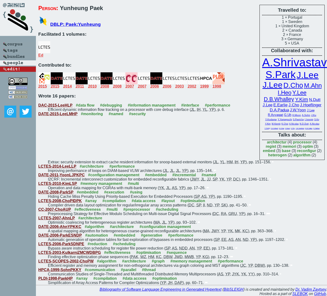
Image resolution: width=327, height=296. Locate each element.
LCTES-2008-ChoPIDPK (60, 201)
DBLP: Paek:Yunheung (75, 24)
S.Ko (316, 119)
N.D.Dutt (304, 124)
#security (137, 114)
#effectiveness (87, 209)
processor (302, 142)
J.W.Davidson (300, 128)
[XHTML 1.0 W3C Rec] (18, 93)
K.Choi (285, 124)
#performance (217, 105)
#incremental (184, 175)
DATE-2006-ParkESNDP (60, 235)
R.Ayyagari (275, 115)
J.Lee (308, 75)
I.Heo (284, 93)
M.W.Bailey (308, 128)
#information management (151, 105)
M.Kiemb (276, 124)
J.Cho (293, 104)
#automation (96, 235)
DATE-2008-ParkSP (55, 192)
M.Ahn (313, 85)
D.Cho (293, 85)
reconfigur (306, 151)
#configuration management (113, 175)
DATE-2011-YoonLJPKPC (61, 175)
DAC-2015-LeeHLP (55, 105)
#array (91, 201)
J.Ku (313, 115)
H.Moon (296, 115)
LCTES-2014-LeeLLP (57, 166)
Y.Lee (299, 93)
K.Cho (293, 128)
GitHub (320, 294)
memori (289, 146)
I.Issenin (309, 119)
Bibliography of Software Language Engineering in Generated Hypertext (160, 289)
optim (308, 146)
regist (271, 146)
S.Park (280, 74)
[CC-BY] (18, 84)
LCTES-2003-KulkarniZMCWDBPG (69, 252)
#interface (190, 105)
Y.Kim (301, 99)
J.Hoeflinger (310, 104)
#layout (168, 201)
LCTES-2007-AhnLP (56, 218)
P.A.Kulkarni (274, 128)
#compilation (114, 201)
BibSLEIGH (233, 289)
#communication (100, 270)
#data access (144, 201)
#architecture (92, 166)
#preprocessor (136, 209)
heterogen (277, 155)
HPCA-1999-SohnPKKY (59, 270)
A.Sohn (306, 115)
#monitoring (92, 114)
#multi (133, 184)
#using (136, 192)
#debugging (111, 105)
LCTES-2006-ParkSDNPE (61, 244)
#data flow (85, 105)
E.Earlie (280, 104)
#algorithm (94, 227)
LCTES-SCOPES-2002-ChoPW (66, 261)
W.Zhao (281, 128)
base (286, 151)
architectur (277, 142)
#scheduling (167, 209)
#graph (158, 261)
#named (116, 114)
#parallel (128, 270)
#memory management (101, 184)
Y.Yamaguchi (285, 119)
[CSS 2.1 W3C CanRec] (18, 102)
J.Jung (267, 128)
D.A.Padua (279, 110)
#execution (114, 192)
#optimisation (192, 201)
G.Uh (287, 115)
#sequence (177, 252)
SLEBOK (300, 294)
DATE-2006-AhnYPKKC (59, 227)
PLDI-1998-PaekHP (55, 278)
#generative (151, 235)
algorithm (301, 155)
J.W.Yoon (298, 110)
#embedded (156, 175)
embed (269, 151)
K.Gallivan (316, 128)
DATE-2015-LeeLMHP (58, 114)
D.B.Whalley (279, 99)
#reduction (97, 244)
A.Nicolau (294, 124)
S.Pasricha (298, 119)
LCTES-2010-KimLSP (57, 184)
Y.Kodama (271, 119)
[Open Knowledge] (18, 88)
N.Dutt (315, 99)
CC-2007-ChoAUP (54, 209)
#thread (149, 270)
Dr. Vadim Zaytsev (310, 289)
